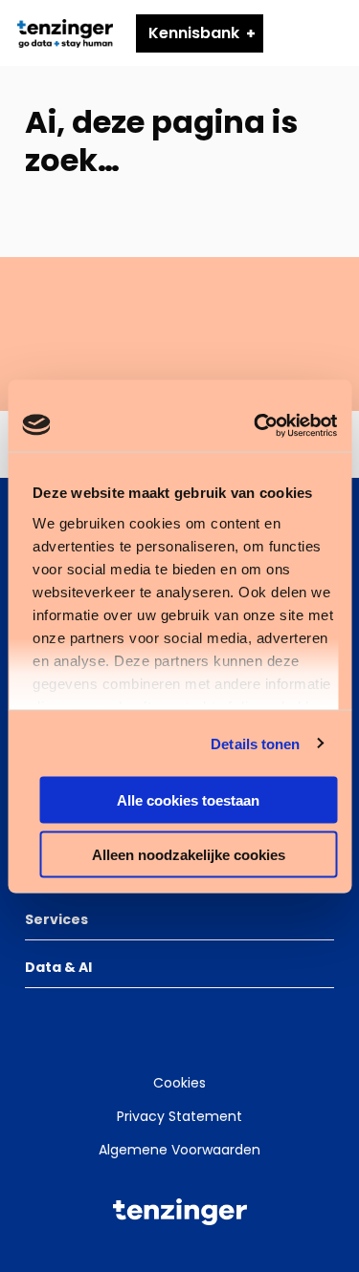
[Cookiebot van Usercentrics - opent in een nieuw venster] (255, 425)
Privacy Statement (179, 1116)
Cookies (179, 1082)
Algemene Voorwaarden (179, 1149)
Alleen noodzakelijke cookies (188, 854)
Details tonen (255, 743)
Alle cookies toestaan (188, 800)
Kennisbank (193, 33)
